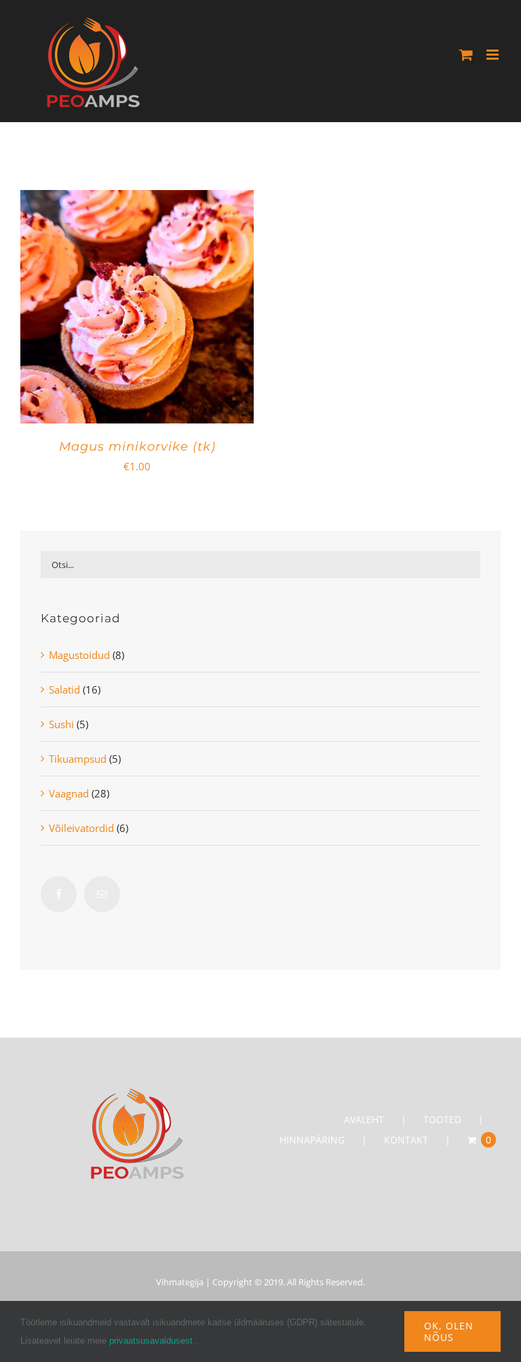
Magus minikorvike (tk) (137, 446)
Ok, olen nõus (449, 1331)
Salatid (64, 689)
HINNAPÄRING (312, 1139)
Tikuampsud (78, 758)
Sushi (61, 724)
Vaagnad (69, 793)
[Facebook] (59, 894)
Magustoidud (79, 655)
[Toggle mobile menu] (493, 55)
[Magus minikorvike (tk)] (137, 200)
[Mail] (102, 894)
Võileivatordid (81, 828)
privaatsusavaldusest (151, 1341)
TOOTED (442, 1119)
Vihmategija (180, 1282)
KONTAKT (406, 1139)
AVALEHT (364, 1119)
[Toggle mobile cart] (466, 55)
